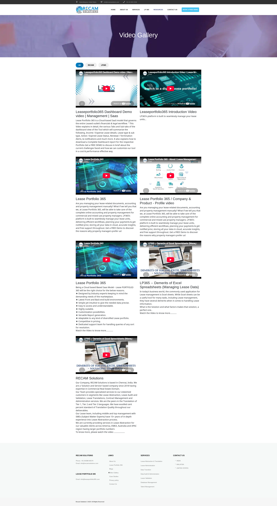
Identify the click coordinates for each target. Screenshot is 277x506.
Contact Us (113, 484)
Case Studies (113, 476)
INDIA (179, 461)
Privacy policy (114, 480)
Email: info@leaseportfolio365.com (88, 479)
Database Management (149, 482)
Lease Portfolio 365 (116, 465)
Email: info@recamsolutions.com (87, 463)
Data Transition (146, 470)
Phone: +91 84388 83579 (84, 461)
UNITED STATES (182, 468)
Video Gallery (113, 473)
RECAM (91, 65)
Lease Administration (148, 465)
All (79, 65)
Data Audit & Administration (150, 474)
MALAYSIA (180, 464)
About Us (112, 461)
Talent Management (147, 486)
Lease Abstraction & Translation (151, 461)
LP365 (103, 65)
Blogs (111, 469)
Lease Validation (146, 478)
